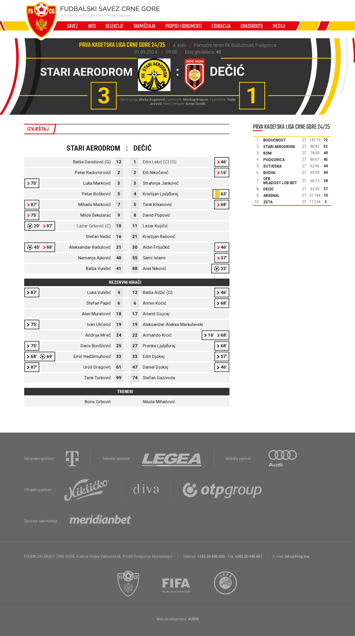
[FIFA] (177, 584)
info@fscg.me (297, 556)
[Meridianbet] (100, 521)
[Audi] (283, 459)
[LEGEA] (171, 459)
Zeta (268, 202)
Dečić (268, 189)
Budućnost (274, 140)
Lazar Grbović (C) (94, 225)
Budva (269, 173)
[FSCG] (128, 584)
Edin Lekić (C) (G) (159, 161)
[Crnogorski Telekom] (72, 459)
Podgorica (274, 160)
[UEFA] (226, 584)
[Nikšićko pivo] (86, 490)
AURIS (193, 619)
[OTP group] (222, 490)
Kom (267, 153)
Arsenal (271, 196)
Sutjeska (272, 166)
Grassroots (252, 26)
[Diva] (146, 490)
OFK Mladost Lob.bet (280, 181)
